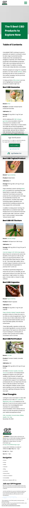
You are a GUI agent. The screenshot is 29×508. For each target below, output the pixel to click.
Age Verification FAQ (14, 149)
